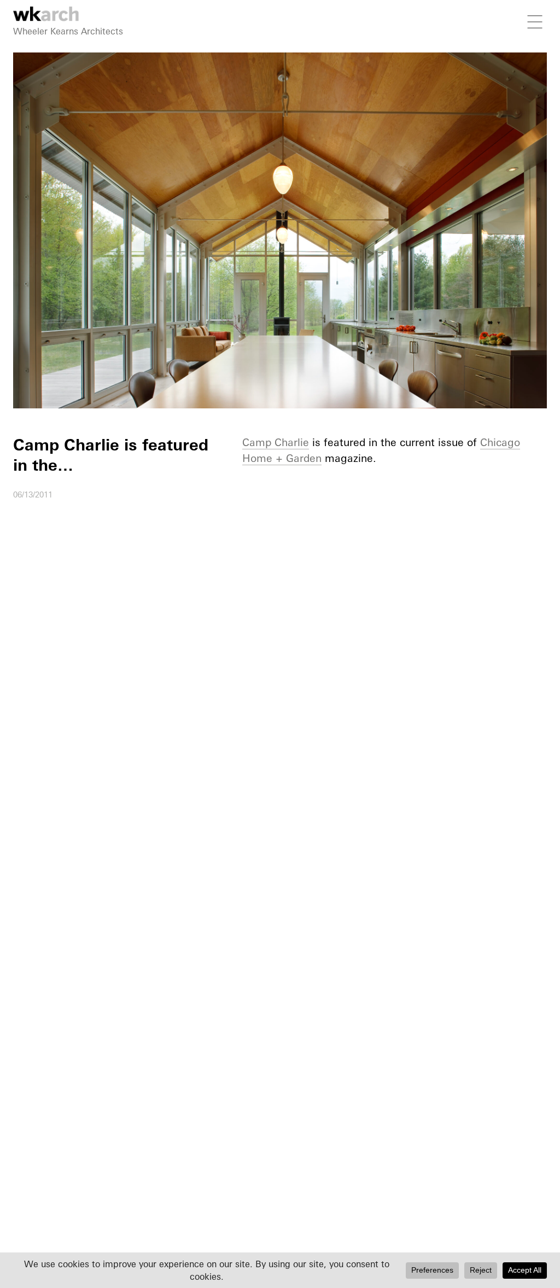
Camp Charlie (275, 442)
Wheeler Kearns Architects (68, 31)
